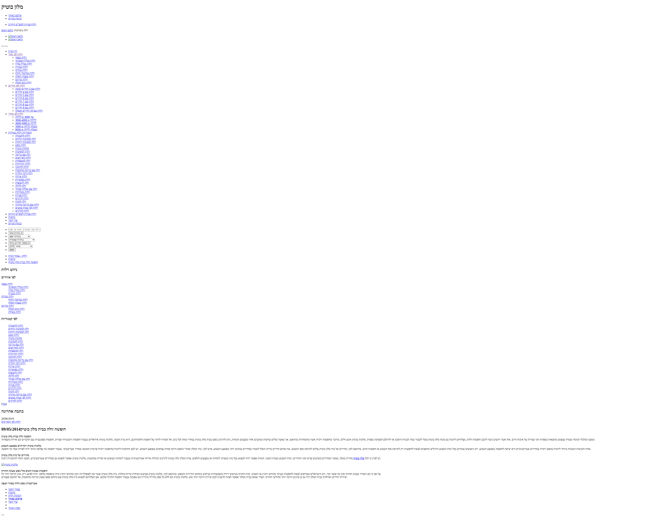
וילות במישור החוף (25, 73)
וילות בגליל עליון (23, 63)
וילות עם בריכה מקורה (27, 204)
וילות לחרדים (22, 210)
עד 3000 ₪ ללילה (24, 116)
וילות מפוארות (22, 179)
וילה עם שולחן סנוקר (26, 188)
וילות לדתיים (22, 198)
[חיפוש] (6, 46)
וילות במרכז (21, 70)
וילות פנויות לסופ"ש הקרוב (22, 214)
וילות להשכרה (22, 135)
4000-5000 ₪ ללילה (25, 123)
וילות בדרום (21, 79)
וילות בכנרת (21, 66)
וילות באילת (14, 312)
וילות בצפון (21, 57)
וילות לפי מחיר (15, 113)
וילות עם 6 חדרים (24, 98)
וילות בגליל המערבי (25, 60)
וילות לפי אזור (15, 54)
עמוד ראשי (14, 489)
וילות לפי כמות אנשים (26, 207)
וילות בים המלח (23, 82)
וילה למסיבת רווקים (25, 138)
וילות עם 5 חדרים (24, 95)
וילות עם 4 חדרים (24, 91)
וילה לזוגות (20, 201)
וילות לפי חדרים (16, 85)
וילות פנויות (21, 195)
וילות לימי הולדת (24, 173)
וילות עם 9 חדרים (24, 107)
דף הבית (12, 51)
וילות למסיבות (22, 151)
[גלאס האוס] (15, 36)
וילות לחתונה (22, 167)
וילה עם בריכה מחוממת (27, 170)
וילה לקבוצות (22, 182)
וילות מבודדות (22, 192)
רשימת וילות (14, 495)
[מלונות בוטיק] (9, 464)
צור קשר (12, 220)
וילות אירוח (21, 176)
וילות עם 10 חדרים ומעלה (29, 110)
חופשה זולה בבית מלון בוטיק (23, 262)
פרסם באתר (14, 15)
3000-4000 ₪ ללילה (25, 120)
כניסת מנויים (15, 18)
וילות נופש (20, 145)
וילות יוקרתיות (22, 163)
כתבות (11, 217)
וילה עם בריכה (23, 154)
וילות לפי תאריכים (11, 421)
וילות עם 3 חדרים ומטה (27, 88)
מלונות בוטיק (22, 148)
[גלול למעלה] (2, 514)
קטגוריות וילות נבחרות (20, 132)
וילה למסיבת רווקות (25, 142)
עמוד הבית (17, 255)
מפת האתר (14, 508)
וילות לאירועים (23, 157)
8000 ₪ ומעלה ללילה (26, 129)
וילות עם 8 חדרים (24, 104)
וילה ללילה (20, 185)
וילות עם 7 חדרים (24, 101)
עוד (4, 403)
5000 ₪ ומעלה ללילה (26, 126)
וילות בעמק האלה (24, 76)
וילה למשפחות (22, 160)
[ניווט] (2, 46)
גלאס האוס (7, 30)
